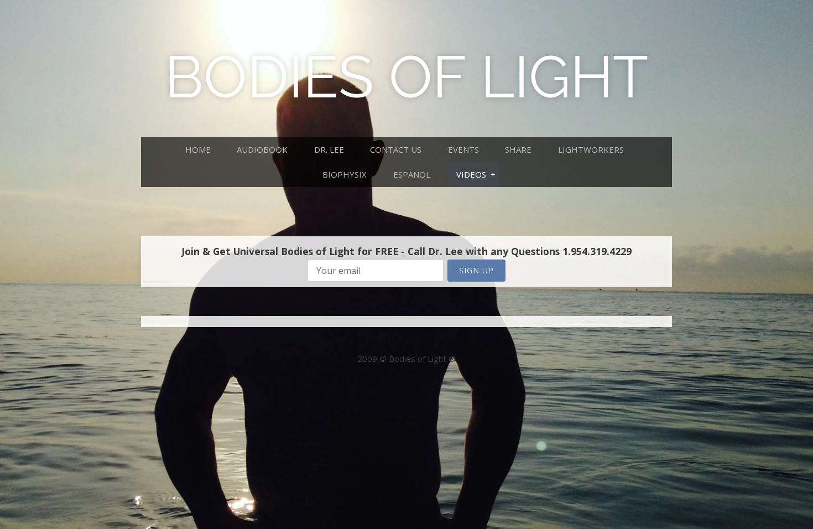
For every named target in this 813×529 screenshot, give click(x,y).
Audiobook (262, 149)
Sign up (476, 270)
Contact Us (395, 149)
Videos (471, 174)
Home (198, 149)
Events (463, 149)
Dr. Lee (329, 149)
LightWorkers (591, 149)
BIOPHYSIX (344, 174)
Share (518, 149)
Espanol (411, 174)
